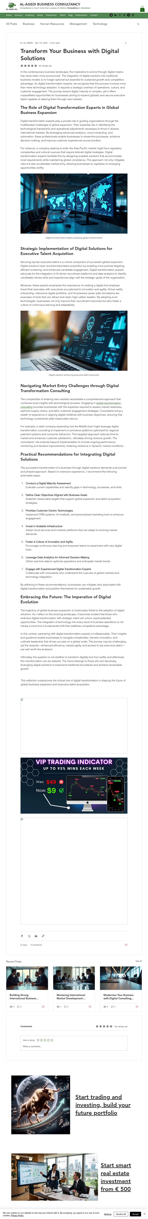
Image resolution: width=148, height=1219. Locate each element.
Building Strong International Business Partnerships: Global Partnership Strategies (23, 996)
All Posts (11, 24)
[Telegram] (111, 15)
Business (28, 24)
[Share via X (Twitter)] (29, 936)
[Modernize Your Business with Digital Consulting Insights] (121, 978)
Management (78, 24)
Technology (100, 24)
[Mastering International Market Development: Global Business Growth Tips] (74, 978)
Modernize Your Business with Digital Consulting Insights (118, 996)
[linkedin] (115, 15)
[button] (142, 9)
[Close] (144, 1214)
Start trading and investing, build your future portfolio (103, 1104)
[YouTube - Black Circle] (128, 15)
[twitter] (119, 15)
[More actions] (125, 43)
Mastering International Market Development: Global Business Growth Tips (74, 996)
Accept (135, 1214)
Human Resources (52, 24)
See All (139, 961)
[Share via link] (43, 936)
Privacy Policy (17, 1215)
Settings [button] (107, 1214)
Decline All (121, 1214)
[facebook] (124, 15)
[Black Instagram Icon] (132, 15)
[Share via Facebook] (22, 936)
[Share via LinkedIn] (36, 936)
